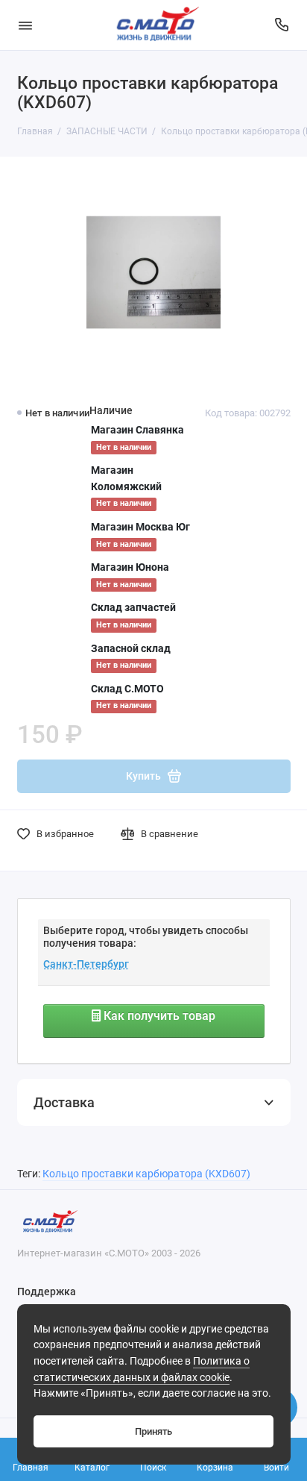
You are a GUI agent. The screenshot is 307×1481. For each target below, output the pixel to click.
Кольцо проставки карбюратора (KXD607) (146, 1174)
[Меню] (25, 25)
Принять (153, 1431)
